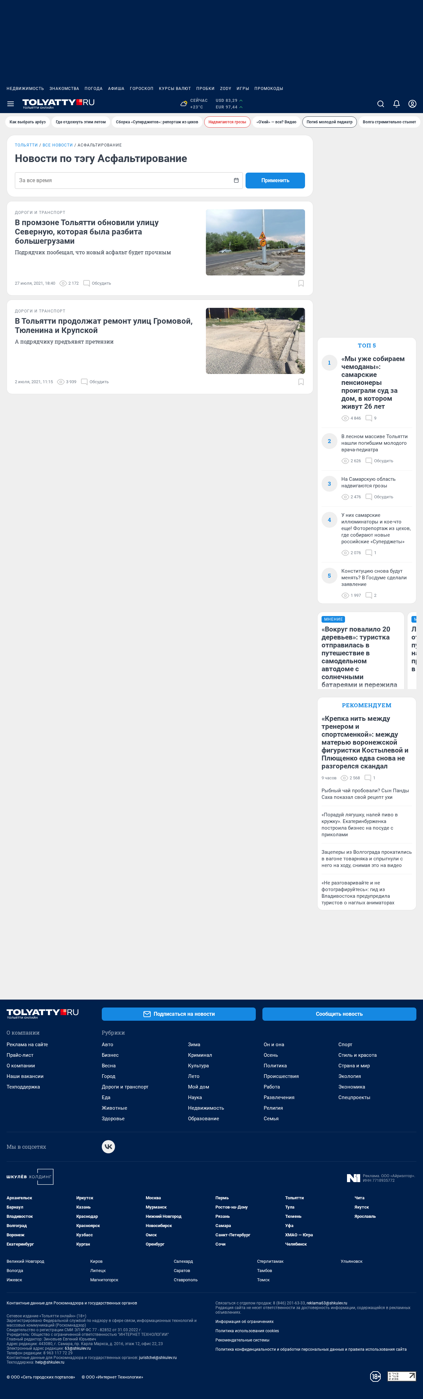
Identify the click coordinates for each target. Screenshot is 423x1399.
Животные (114, 1108)
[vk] (108, 1146)
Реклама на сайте (27, 1045)
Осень (271, 1055)
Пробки (205, 88)
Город (108, 1076)
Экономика (351, 1087)
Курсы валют (175, 88)
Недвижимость (25, 88)
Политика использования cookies (247, 1331)
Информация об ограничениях (244, 1321)
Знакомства (64, 88)
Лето (194, 1076)
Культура (198, 1066)
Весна (109, 1066)
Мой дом (198, 1087)
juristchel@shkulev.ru (158, 1357)
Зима (194, 1045)
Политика (275, 1066)
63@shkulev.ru (78, 1348)
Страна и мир (354, 1066)
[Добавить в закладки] (301, 283)
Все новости (58, 145)
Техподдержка (23, 1087)
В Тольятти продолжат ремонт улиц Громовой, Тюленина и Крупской (104, 325)
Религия (273, 1108)
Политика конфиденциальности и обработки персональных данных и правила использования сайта (311, 1349)
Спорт (345, 1045)
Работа (272, 1087)
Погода (94, 88)
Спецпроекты (354, 1097)
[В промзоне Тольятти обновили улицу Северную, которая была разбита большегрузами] (255, 242)
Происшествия (281, 1076)
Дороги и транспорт (125, 1087)
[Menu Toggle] (11, 104)
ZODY (225, 88)
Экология (349, 1076)
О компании (21, 1066)
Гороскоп (142, 88)
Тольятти (26, 145)
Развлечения (279, 1097)
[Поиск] (381, 104)
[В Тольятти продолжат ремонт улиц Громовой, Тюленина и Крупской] (255, 341)
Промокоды (268, 88)
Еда (106, 1097)
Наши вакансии (25, 1076)
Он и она (274, 1045)
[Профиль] (412, 104)
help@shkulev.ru (49, 1362)
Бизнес (110, 1055)
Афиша (116, 88)
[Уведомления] (396, 104)
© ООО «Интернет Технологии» (112, 1377)
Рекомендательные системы (242, 1340)
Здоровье (113, 1119)
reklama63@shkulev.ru (327, 1303)
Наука (195, 1097)
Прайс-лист (20, 1055)
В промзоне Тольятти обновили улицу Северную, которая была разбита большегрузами (87, 232)
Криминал (200, 1055)
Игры (243, 88)
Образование (203, 1119)
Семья (271, 1119)
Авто (107, 1045)
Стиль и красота (357, 1055)
